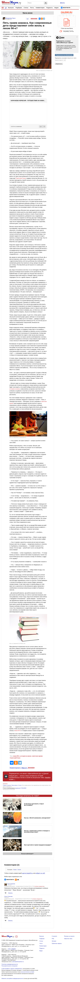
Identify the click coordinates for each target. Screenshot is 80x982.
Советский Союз (15, 758)
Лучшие (19, 869)
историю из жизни (14, 389)
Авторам (54, 941)
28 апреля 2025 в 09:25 (9, 886)
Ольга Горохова (8, 896)
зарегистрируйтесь (27, 873)
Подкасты (49, 7)
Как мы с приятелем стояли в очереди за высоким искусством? (37, 831)
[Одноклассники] (42, 19)
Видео (56, 7)
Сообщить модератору (39, 886)
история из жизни (25, 756)
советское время (37, 756)
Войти (63, 2)
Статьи (26, 7)
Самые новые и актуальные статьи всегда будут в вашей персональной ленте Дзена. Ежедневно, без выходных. (66, 47)
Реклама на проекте (69, 936)
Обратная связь (68, 938)
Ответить (10, 893)
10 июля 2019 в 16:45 (9, 898)
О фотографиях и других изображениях (12, 968)
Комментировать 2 (15, 767)
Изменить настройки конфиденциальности (12, 978)
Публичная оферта (57, 943)
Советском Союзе (21, 178)
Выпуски (11, 7)
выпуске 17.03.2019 (21, 788)
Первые (15, 869)
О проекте (54, 936)
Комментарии (40, 7)
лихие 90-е (16, 756)
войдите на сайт (40, 873)
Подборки (18, 7)
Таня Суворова (11, 883)
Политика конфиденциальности (10, 964)
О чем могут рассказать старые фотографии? (34, 804)
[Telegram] (44, 19)
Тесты (32, 7)
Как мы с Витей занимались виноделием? (37, 818)
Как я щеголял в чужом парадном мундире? (37, 845)
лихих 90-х (18, 730)
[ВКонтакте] (40, 19)
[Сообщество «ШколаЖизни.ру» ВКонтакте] (65, 7)
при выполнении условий (27, 972)
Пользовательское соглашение (9, 965)
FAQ (53, 938)
